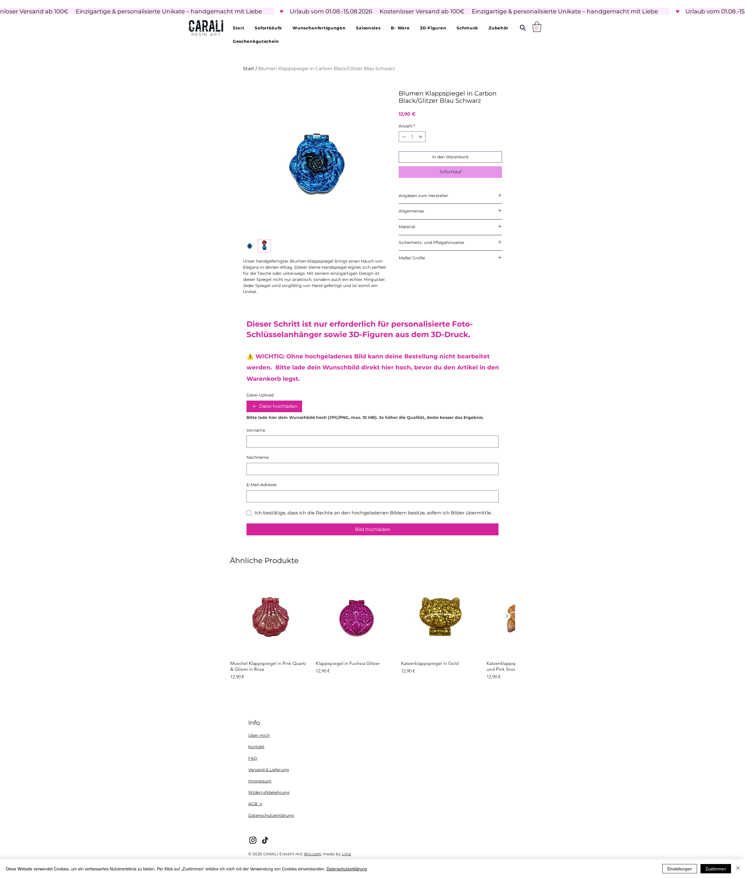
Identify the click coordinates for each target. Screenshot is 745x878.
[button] (537, 27)
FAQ (252, 758)
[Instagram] (253, 840)
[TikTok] (265, 840)
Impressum (260, 781)
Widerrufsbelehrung (269, 792)
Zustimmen (715, 869)
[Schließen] (738, 868)
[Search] (522, 28)
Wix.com (313, 854)
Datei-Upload (260, 395)
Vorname (255, 430)
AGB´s (255, 803)
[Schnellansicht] (270, 616)
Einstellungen (679, 869)
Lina (346, 854)
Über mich (259, 735)
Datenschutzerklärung (271, 815)
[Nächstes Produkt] (506, 616)
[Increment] (421, 137)
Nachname (257, 457)
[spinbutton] (412, 137)
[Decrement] (403, 137)
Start (248, 68)
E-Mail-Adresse (261, 484)
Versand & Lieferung (268, 769)
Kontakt (256, 746)
